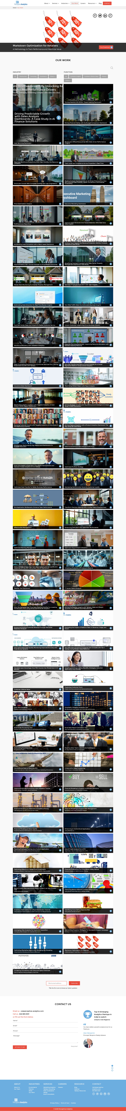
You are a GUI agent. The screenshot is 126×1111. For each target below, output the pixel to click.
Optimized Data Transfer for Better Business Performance (33, 487)
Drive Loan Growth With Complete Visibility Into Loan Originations (35, 183)
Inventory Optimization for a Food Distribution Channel (32, 910)
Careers (83, 3)
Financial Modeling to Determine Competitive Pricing (31, 808)
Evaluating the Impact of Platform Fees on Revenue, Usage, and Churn (85, 628)
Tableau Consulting (49, 1089)
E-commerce (33, 1087)
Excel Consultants (48, 1094)
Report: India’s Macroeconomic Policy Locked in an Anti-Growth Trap (35, 889)
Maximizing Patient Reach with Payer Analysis (80, 386)
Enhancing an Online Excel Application (77, 829)
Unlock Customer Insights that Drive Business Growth (82, 325)
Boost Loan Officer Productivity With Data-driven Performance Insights (85, 142)
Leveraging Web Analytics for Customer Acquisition (31, 930)
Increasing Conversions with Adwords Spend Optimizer (32, 970)
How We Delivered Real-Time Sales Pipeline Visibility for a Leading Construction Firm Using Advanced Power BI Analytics (35, 607)
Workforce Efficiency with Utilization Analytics (29, 345)
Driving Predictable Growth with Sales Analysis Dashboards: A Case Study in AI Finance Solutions (35, 117)
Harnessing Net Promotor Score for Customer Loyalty (82, 487)
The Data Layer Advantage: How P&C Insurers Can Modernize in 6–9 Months (36, 668)
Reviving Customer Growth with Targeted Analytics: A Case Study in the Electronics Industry (36, 425)
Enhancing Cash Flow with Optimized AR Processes (81, 527)
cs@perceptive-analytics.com (32, 1011)
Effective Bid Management (23, 527)
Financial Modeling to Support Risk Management (81, 808)
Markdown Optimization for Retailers (77, 950)
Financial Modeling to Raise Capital (25, 829)
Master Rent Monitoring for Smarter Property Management (33, 285)
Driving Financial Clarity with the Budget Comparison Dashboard (86, 123)
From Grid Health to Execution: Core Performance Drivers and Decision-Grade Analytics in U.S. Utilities (34, 466)
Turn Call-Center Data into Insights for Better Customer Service (34, 325)
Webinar (77, 1089)
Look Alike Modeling (20, 707)
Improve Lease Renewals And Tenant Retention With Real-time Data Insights (85, 223)
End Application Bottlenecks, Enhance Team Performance (33, 507)
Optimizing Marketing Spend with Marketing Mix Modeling (33, 950)
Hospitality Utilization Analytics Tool (76, 707)
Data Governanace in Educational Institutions (79, 446)
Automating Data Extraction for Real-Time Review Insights (33, 305)
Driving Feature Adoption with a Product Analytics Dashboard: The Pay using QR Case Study (86, 425)
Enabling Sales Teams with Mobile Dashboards (80, 748)
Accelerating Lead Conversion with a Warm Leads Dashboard (34, 244)
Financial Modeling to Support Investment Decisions (82, 788)
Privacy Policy (54, 1103)
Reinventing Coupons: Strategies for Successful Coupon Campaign (86, 930)
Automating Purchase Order (23, 748)
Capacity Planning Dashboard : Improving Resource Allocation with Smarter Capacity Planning (87, 344)
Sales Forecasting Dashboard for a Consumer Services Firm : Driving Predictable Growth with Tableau (36, 365)
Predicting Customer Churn (74, 687)
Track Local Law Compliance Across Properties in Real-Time (84, 163)
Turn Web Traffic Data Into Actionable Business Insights (83, 305)
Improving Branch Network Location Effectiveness (81, 889)
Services (54, 3)
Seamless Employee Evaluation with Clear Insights (81, 285)
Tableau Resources (80, 1091)
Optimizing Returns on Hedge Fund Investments (30, 869)
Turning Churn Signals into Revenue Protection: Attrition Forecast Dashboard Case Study (86, 243)
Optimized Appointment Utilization (76, 548)
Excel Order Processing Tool (23, 727)
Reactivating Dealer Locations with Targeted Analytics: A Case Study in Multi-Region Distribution (34, 405)
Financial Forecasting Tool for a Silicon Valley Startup (82, 869)
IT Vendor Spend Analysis (73, 588)
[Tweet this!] (100, 16)
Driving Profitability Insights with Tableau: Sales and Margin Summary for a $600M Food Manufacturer (84, 607)
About (46, 3)
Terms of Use (65, 1103)
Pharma (31, 1089)
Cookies (73, 1103)
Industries (64, 3)
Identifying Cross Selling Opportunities (77, 910)
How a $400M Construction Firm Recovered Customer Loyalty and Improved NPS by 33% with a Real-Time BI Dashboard (35, 567)
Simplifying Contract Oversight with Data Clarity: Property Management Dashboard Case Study (83, 263)
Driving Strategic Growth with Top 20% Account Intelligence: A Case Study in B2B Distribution (87, 405)
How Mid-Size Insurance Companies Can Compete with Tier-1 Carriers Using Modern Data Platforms (85, 648)
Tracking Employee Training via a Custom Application (31, 849)
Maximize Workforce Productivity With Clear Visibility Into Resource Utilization (36, 162)
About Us (17, 1087)
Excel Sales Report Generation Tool (76, 727)
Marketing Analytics (49, 1087)
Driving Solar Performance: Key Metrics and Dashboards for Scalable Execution (33, 446)
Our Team (17, 1089)
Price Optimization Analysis (23, 204)
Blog (100, 3)
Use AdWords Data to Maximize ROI (25, 768)
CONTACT (107, 3)
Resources (91, 3)
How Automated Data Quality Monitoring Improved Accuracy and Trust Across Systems (35, 648)
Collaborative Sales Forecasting (75, 768)
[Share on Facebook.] (95, 16)
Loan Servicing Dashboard (22, 143)
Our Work (75, 3)
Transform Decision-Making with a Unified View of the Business (85, 507)
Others (52, 76)
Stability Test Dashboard (22, 588)
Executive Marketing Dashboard (75, 204)
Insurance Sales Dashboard (23, 386)
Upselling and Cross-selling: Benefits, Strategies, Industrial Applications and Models (84, 668)
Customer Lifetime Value (22, 689)
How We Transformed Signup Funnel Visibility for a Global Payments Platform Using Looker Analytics (83, 365)
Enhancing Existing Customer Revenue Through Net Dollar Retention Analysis (33, 628)
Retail (30, 1091)
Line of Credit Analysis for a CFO (75, 849)
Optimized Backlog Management (25, 548)
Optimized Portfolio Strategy (74, 467)
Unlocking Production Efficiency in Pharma (79, 568)
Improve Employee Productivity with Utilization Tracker (32, 788)
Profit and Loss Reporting (22, 224)
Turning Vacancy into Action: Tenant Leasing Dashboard (83, 102)
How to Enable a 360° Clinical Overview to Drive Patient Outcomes (35, 264)
